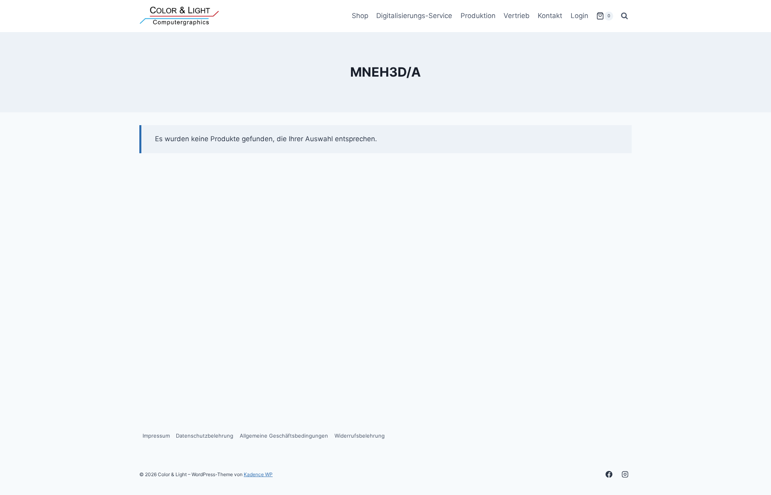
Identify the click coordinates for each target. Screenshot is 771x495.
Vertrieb (517, 16)
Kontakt (550, 16)
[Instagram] (625, 474)
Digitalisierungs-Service (414, 16)
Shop (360, 16)
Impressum (156, 435)
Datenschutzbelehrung (204, 435)
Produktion (478, 16)
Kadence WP (258, 474)
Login (579, 16)
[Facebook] (609, 474)
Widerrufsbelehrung (360, 435)
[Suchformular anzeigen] (624, 16)
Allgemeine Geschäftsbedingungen (284, 435)
